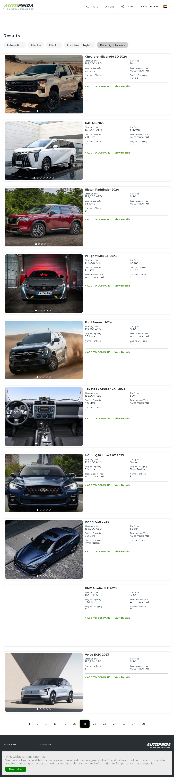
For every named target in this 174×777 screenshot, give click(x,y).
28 (143, 723)
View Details (122, 86)
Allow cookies (15, 769)
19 (65, 723)
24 (114, 723)
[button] (37, 111)
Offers (110, 6)
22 (94, 723)
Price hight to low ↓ (112, 45)
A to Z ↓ (36, 45)
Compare (92, 6)
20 (74, 723)
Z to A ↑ (54, 45)
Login (129, 6)
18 (55, 723)
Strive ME (9, 744)
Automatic (13, 45)
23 (104, 723)
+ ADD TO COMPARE (97, 86)
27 (133, 723)
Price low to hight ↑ (79, 45)
